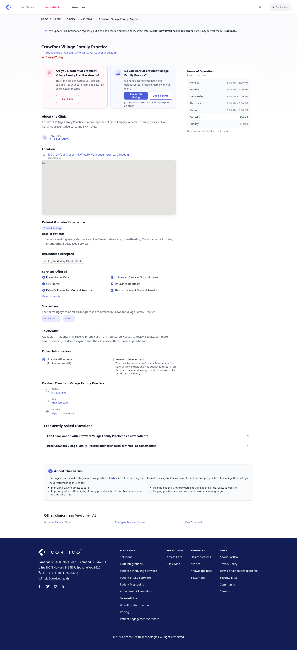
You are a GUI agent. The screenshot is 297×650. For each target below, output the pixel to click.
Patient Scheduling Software (138, 571)
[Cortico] (8, 7)
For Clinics (27, 7)
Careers (225, 591)
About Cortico (229, 557)
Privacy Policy (228, 564)
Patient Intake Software (135, 578)
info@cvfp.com (59, 403)
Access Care (174, 557)
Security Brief (228, 578)
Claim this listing (136, 95)
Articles (195, 564)
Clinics (57, 18)
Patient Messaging (132, 584)
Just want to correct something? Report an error (146, 104)
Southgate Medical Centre (130, 522)
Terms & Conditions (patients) (239, 571)
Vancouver (87, 18)
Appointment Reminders (136, 591)
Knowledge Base (201, 571)
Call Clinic (67, 99)
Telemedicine (128, 598)
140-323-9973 (58, 392)
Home (44, 18)
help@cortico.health (56, 578)
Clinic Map (173, 564)
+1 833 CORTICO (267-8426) (60, 573)
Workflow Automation (134, 605)
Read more (230, 30)
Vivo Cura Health (194, 522)
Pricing (124, 612)
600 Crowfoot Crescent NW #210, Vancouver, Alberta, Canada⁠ (86, 154)
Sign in (262, 7)
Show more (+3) (51, 296)
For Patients (52, 7)
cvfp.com (63, 413)
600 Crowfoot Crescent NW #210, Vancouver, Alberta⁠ (80, 52)
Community (227, 584)
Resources (78, 7)
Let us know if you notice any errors (171, 30)
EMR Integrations (131, 564)
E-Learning (198, 578)
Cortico (113, 478)
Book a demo (161, 95)
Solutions (126, 557)
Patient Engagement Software (139, 619)
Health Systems (201, 557)
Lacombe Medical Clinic (57, 522)
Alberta (71, 18)
